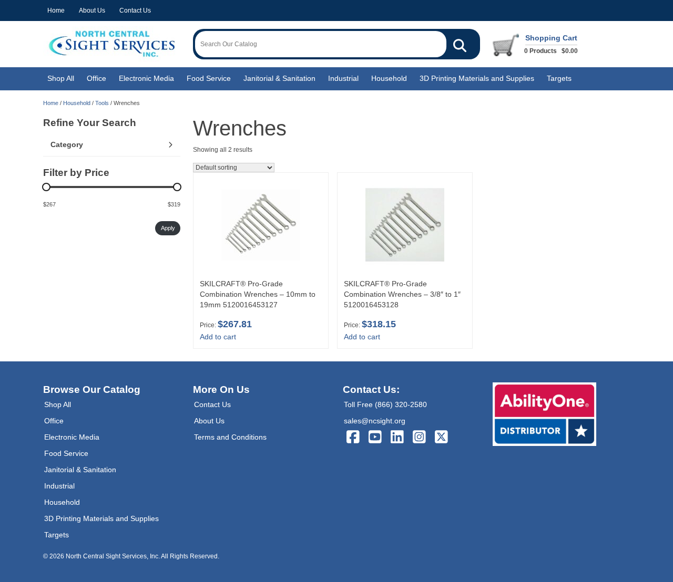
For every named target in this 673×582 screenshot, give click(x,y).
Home (56, 10)
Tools (102, 103)
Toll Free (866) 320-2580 (385, 404)
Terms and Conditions (230, 437)
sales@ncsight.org (374, 421)
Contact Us (135, 10)
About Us (92, 10)
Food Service (209, 78)
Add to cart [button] (218, 336)
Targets (559, 78)
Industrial (343, 78)
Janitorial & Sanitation (279, 78)
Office (96, 78)
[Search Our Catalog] (459, 44)
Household (389, 78)
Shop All (60, 78)
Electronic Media (146, 78)
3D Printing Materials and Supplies (477, 78)
